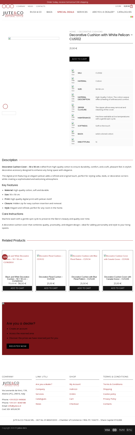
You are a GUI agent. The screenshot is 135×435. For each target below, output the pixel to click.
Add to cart (79, 59)
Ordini (72, 394)
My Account (75, 384)
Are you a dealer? (103, 12)
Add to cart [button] (17, 288)
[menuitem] (132, 17)
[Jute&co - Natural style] (12, 14)
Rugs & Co (36, 12)
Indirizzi (73, 389)
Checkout (74, 404)
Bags (49, 12)
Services (82, 12)
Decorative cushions (91, 32)
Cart (71, 398)
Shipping (107, 389)
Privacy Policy (109, 398)
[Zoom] (5, 106)
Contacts (40, 6)
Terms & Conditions (112, 384)
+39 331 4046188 (17, 402)
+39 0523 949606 (17, 399)
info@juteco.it (14, 405)
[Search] (112, 6)
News (30, 6)
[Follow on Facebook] (4, 6)
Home (72, 32)
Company (20, 6)
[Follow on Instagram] (8, 6)
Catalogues (124, 12)
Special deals (65, 12)
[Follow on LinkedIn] (12, 6)
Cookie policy (109, 394)
